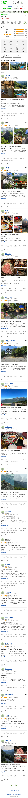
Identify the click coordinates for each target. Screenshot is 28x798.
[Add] (25, 15)
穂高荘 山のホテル (6, 16)
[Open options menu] (26, 76)
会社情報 (9, 794)
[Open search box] (2, 56)
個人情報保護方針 (17, 794)
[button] (5, 66)
